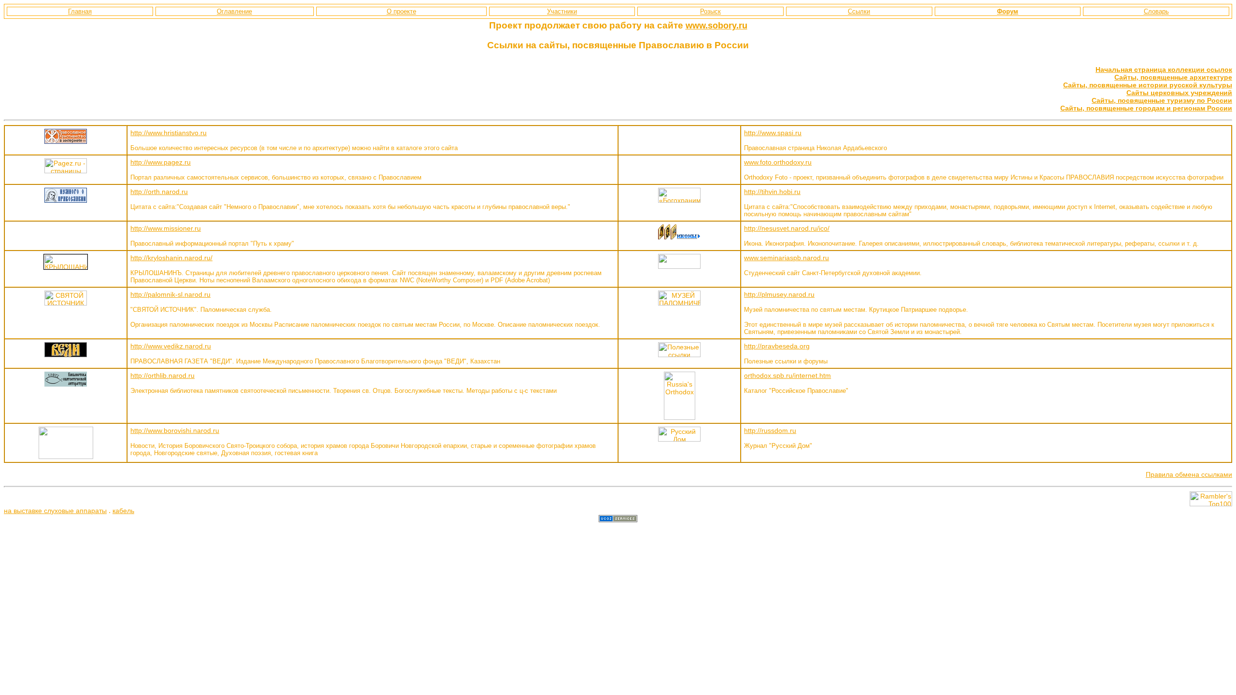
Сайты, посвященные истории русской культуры (1147, 85)
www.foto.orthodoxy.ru (778, 162)
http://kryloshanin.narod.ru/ (171, 258)
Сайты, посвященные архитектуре (1173, 77)
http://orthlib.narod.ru (162, 375)
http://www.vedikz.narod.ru (170, 346)
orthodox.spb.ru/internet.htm (787, 375)
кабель (123, 510)
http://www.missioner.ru (165, 228)
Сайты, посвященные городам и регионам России (1146, 108)
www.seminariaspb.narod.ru (786, 258)
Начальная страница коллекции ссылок (1164, 69)
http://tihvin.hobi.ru (772, 191)
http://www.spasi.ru (772, 133)
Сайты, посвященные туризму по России (1162, 100)
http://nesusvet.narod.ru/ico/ (786, 228)
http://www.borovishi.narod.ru (174, 430)
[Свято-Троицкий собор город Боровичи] (66, 456)
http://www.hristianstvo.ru (168, 133)
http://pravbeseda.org (777, 346)
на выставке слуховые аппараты (55, 510)
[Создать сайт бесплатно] (618, 520)
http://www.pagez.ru (160, 162)
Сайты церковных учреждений (1179, 93)
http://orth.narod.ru (159, 191)
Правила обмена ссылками (1189, 474)
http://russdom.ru (770, 430)
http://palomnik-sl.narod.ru (170, 294)
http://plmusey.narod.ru (779, 294)
